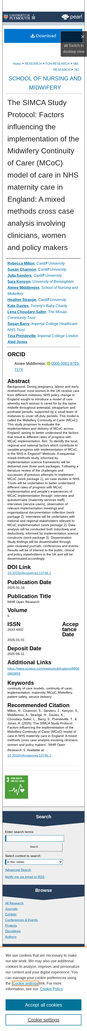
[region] (43, 989)
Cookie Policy (51, 989)
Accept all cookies (43, 1004)
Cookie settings (25, 983)
